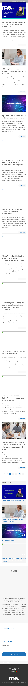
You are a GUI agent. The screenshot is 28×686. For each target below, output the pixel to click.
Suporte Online (15, 654)
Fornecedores (23, 1)
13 (19, 473)
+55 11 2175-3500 (7, 642)
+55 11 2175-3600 (7, 647)
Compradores (15, 1)
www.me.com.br (7, 634)
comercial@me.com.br (8, 628)
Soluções (14, 669)
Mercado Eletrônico (14, 668)
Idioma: (13, 671)
